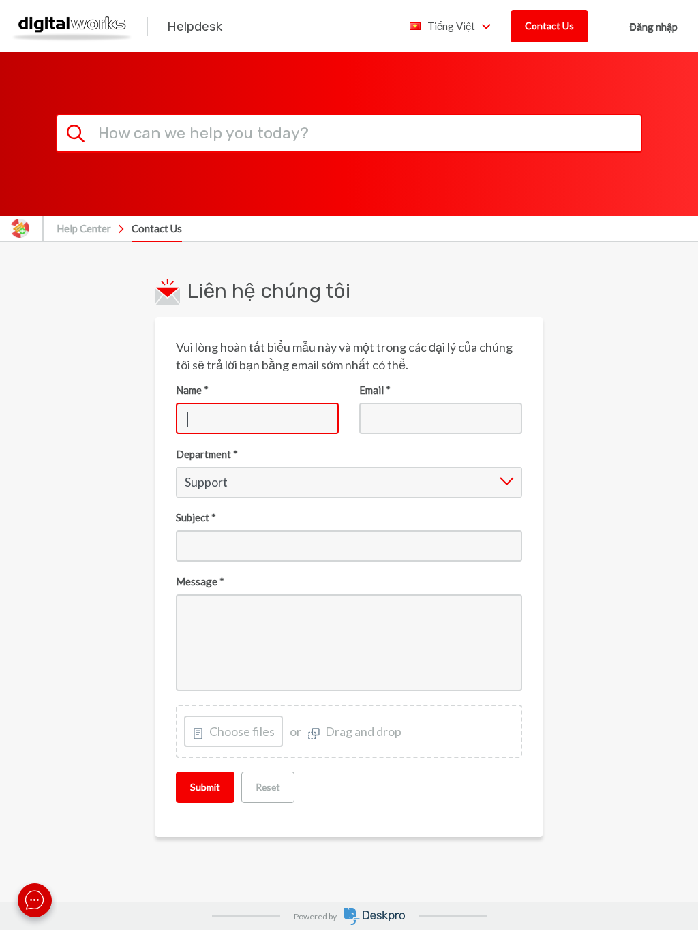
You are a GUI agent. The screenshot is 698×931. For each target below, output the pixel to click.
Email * (375, 390)
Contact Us (549, 25)
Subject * (196, 517)
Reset (268, 787)
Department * (207, 454)
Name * (192, 390)
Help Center (84, 228)
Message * (200, 581)
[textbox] (348, 643)
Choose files (242, 731)
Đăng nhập (653, 26)
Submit (205, 787)
